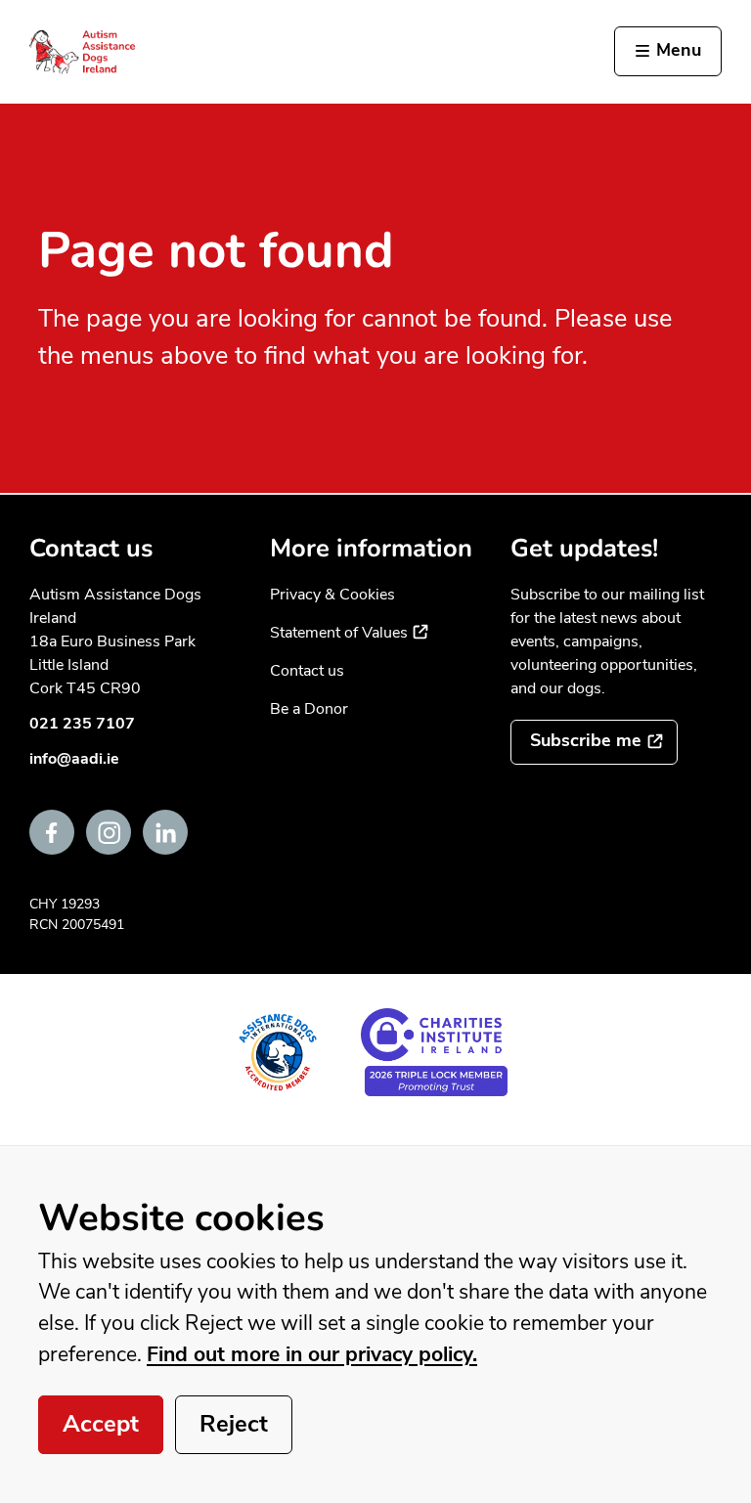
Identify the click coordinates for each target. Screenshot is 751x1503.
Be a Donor (309, 709)
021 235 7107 (82, 723)
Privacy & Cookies (332, 594)
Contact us (307, 671)
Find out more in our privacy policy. (312, 1355)
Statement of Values (349, 633)
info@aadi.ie (74, 759)
